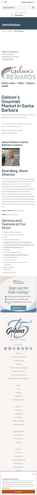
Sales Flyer (30, 2)
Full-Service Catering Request (18, 367)
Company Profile (18, 414)
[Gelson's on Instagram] (14, 348)
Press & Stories (18, 435)
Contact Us (18, 442)
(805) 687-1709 (19, 210)
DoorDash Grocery (18, 360)
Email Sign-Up (18, 456)
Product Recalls (18, 438)
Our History (18, 410)
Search (18, 470)
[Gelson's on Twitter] (18, 348)
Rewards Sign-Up (18, 467)
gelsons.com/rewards (9, 133)
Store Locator (18, 452)
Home (4, 31)
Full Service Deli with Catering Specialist (17, 242)
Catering (18, 364)
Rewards (23, 2)
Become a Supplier (18, 421)
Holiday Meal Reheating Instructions (18, 378)
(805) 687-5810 (7, 59)
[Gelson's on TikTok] (10, 348)
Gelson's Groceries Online (18, 357)
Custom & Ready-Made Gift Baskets (16, 255)
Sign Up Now (17, 308)
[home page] (5, 2)
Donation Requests (18, 424)
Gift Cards (19, 392)
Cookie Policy (6, 488)
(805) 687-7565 (12, 214)
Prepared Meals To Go (18, 371)
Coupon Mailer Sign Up (18, 460)
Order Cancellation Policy (18, 375)
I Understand (18, 491)
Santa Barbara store (20, 196)
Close (34, 473)
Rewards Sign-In (18, 463)
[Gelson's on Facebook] (5, 348)
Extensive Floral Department (13, 247)
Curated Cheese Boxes (18, 399)
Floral (18, 389)
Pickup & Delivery (20, 12)
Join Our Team (18, 417)
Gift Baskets (18, 396)
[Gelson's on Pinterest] (31, 348)
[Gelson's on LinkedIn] (22, 348)
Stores (10, 31)
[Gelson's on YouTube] (27, 348)
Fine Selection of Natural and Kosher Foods (18, 245)
